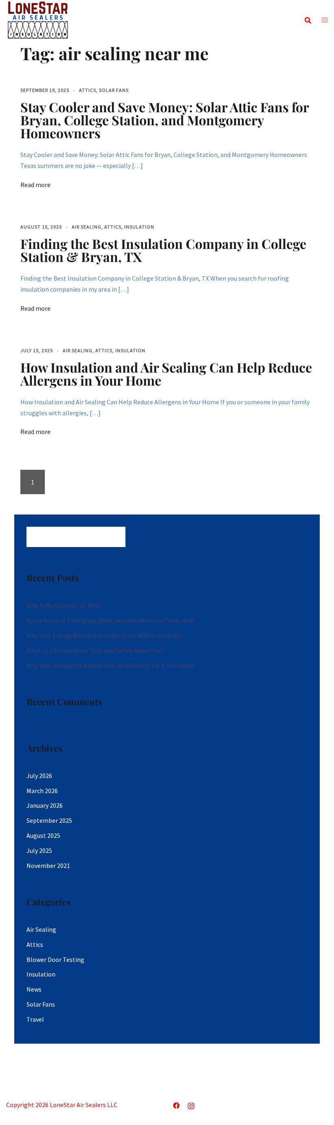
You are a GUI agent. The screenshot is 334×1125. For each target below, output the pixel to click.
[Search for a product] (308, 20)
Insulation (139, 227)
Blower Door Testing (55, 959)
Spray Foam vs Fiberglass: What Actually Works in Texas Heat (110, 620)
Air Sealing (86, 227)
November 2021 (48, 865)
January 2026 (44, 805)
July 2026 (39, 776)
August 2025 (43, 835)
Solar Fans (114, 90)
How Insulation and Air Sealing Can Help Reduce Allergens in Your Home (166, 373)
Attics (87, 90)
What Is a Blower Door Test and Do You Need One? (95, 650)
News (34, 989)
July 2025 (39, 850)
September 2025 (49, 820)
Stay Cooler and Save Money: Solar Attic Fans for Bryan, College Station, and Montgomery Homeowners (164, 120)
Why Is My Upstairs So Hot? (63, 605)
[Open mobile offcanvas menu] (324, 20)
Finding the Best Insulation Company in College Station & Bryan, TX (163, 250)
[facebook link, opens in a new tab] (176, 1105)
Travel (35, 1019)
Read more (35, 185)
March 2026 (42, 791)
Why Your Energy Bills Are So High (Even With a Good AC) (104, 635)
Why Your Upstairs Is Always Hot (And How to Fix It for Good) (109, 665)
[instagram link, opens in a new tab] (191, 1105)
